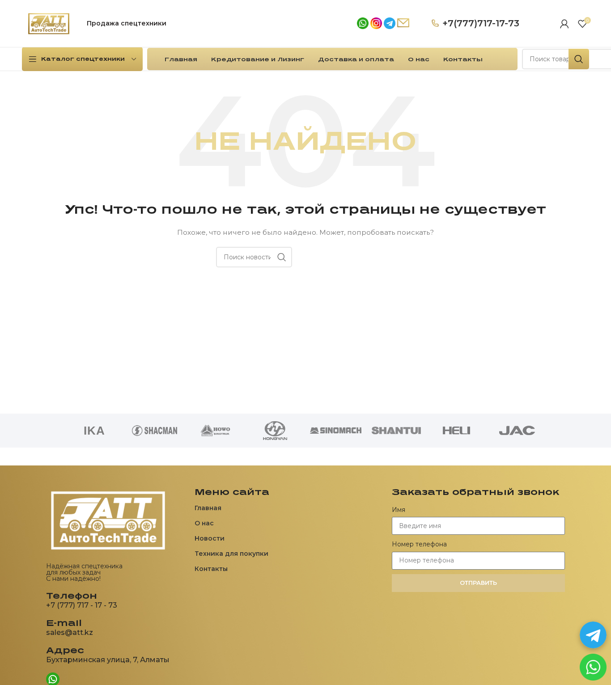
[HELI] (456, 430)
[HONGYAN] (275, 430)
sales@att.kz (69, 632)
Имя (398, 510)
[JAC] (517, 430)
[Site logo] (48, 23)
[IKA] (94, 430)
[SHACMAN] (154, 430)
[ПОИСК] (579, 59)
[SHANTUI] (396, 430)
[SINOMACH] (335, 430)
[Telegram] (593, 635)
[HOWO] (215, 430)
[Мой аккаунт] (564, 24)
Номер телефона (419, 544)
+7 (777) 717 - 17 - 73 (81, 605)
